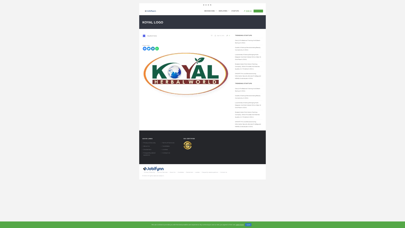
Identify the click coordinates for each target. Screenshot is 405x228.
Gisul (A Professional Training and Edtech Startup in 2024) (247, 42)
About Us (146, 146)
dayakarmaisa (152, 36)
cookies (165, 149)
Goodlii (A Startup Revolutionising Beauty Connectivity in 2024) (248, 49)
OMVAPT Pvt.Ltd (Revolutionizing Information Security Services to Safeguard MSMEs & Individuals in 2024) (248, 76)
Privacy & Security (149, 143)
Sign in (259, 11)
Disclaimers (147, 149)
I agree (248, 224)
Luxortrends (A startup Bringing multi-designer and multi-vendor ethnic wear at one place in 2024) (248, 57)
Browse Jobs (209, 11)
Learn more (240, 224)
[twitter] (149, 49)
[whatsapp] (157, 49)
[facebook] (144, 49)
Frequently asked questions (149, 154)
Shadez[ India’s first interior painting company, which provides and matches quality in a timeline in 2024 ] (247, 66)
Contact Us (166, 153)
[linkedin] (153, 49)
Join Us (249, 11)
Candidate (166, 146)
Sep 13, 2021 (220, 35)
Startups (235, 11)
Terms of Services (168, 143)
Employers (223, 11)
